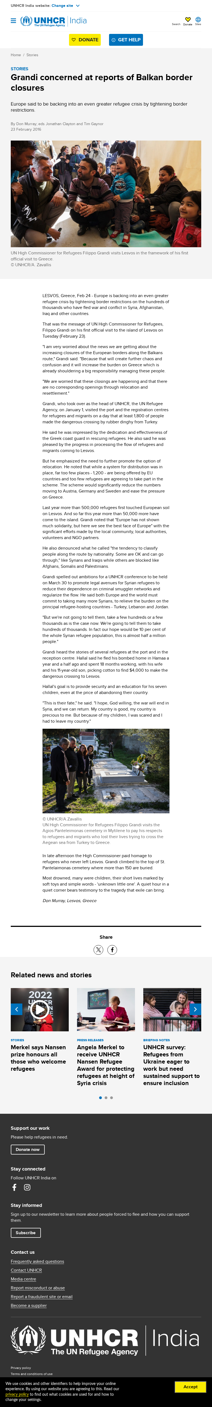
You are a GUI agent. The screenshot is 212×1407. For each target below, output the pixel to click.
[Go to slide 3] (113, 1099)
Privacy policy (21, 1367)
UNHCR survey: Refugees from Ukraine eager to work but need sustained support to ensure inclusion (171, 1065)
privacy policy (17, 1395)
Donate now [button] (27, 1149)
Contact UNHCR (26, 1270)
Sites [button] (198, 24)
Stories (32, 55)
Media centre (23, 1279)
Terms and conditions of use (32, 1373)
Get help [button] (129, 39)
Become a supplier (29, 1306)
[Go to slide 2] (107, 1099)
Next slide (195, 1009)
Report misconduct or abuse (38, 1288)
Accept (191, 1387)
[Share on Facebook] (112, 950)
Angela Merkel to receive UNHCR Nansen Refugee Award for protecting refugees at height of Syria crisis (105, 1065)
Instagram (27, 1187)
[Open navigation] (13, 21)
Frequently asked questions (37, 1261)
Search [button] (176, 24)
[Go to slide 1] (102, 1099)
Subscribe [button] (26, 1233)
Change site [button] (62, 5)
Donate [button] (187, 24)
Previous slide (16, 1009)
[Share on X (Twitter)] (98, 950)
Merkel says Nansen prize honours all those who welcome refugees (38, 1058)
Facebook (14, 1187)
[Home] (39, 21)
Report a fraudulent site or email (42, 1297)
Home (16, 55)
